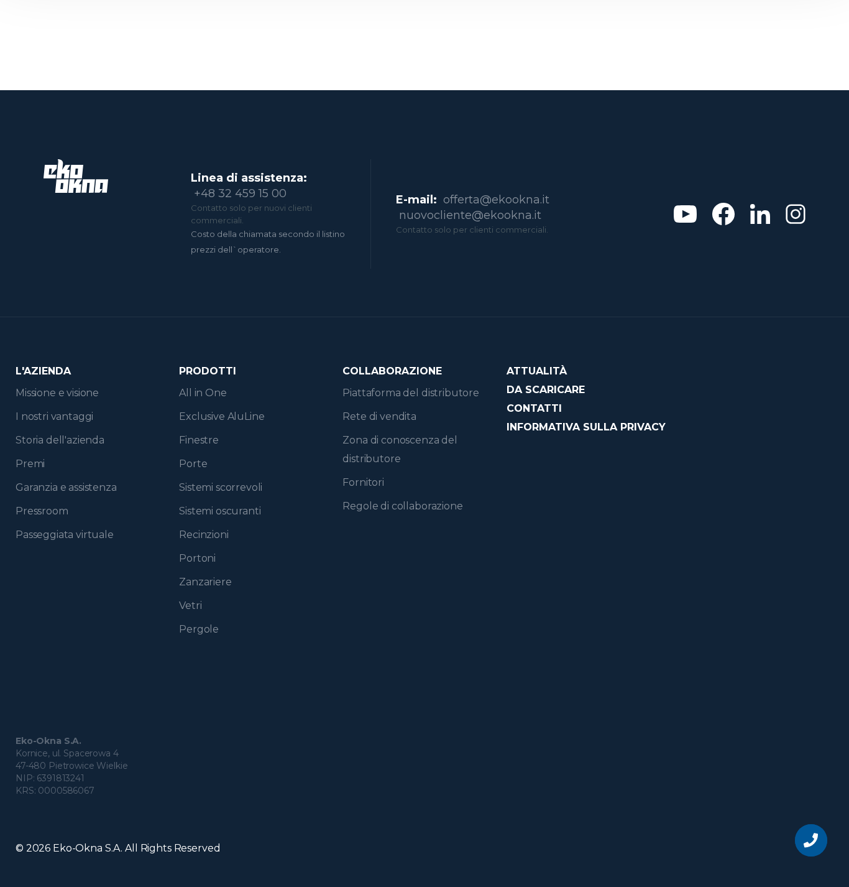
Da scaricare (546, 390)
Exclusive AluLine (221, 416)
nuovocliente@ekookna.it (470, 215)
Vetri (190, 605)
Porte (193, 464)
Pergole (199, 629)
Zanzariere (205, 582)
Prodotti (207, 371)
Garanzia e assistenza (66, 487)
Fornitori (363, 482)
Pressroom (42, 511)
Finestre (199, 440)
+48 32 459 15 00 (240, 193)
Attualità (537, 371)
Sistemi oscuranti (219, 511)
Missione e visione (57, 393)
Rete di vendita (379, 416)
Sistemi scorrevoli (220, 487)
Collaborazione (392, 371)
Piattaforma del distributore (410, 393)
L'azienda (43, 371)
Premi (30, 464)
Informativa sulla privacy (586, 427)
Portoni (197, 558)
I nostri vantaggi (54, 416)
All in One (202, 393)
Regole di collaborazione (402, 506)
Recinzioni (203, 535)
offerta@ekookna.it (496, 200)
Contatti (534, 408)
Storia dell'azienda (60, 440)
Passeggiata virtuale (65, 535)
